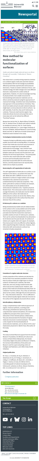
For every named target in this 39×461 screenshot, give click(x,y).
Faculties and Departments (11, 437)
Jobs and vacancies (8, 449)
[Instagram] (24, 420)
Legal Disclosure (17, 453)
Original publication (13, 377)
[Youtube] (5, 420)
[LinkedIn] (30, 420)
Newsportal (27, 14)
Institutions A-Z (7, 431)
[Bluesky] (17, 420)
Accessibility (6, 455)
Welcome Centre (8, 447)
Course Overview (8, 445)
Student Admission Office (10, 439)
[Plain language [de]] (32, 2)
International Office (8, 441)
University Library (8, 443)
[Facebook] (11, 420)
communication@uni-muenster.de (16, 393)
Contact (7, 383)
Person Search (7, 433)
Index (3, 453)
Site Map (8, 453)
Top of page (7, 398)
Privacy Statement (30, 453)
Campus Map (7, 435)
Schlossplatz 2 (10, 386)
